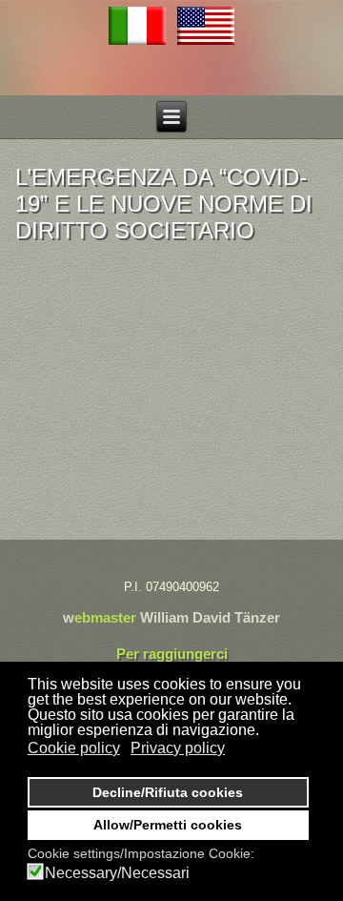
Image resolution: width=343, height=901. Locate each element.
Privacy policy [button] (178, 748)
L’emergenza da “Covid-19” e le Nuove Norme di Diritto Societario (164, 203)
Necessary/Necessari (117, 873)
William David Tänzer (210, 617)
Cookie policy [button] (74, 748)
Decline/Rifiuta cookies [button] (167, 792)
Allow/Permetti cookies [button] (167, 824)
